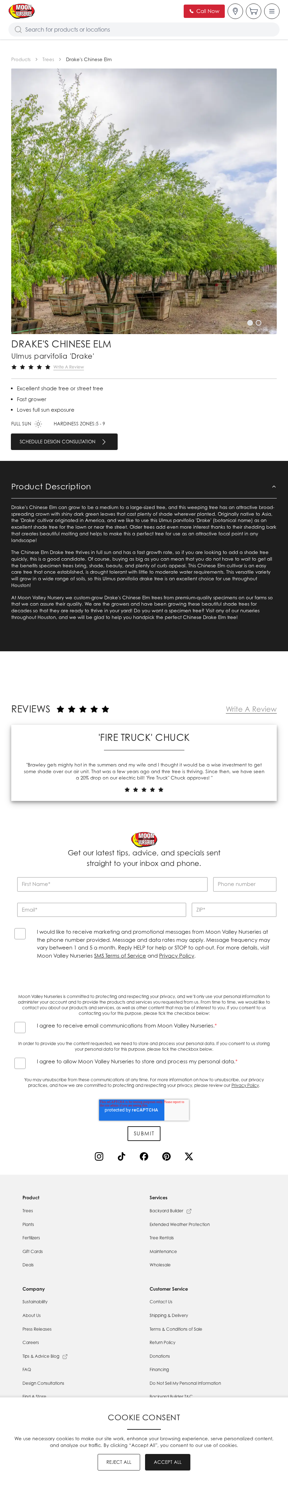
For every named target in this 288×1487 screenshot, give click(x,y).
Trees (48, 59)
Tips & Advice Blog (40, 1356)
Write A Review (68, 367)
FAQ (26, 1369)
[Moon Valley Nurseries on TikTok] (122, 1157)
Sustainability (34, 1301)
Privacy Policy (176, 955)
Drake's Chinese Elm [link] (89, 59)
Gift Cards (32, 1251)
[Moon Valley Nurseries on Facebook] (145, 1157)
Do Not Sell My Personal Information (185, 1383)
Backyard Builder (166, 1210)
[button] (250, 323)
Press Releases (37, 1329)
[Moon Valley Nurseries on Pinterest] (167, 1157)
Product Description (51, 486)
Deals (28, 1264)
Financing (159, 1369)
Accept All (168, 1462)
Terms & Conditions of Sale (176, 1329)
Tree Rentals (162, 1237)
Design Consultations (43, 1383)
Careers (30, 1342)
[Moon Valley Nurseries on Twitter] (190, 1157)
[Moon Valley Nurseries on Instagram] (100, 1157)
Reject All (118, 1462)
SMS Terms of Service (120, 955)
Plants (28, 1224)
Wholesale (160, 1264)
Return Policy (162, 1342)
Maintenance (163, 1251)
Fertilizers (31, 1237)
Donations (160, 1356)
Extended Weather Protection (180, 1224)
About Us (31, 1315)
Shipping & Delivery (169, 1315)
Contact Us (161, 1301)
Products (21, 60)
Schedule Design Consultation (58, 441)
